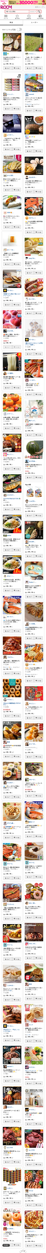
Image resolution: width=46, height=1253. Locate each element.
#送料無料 (8, 827)
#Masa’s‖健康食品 (9, 703)
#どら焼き (10, 294)
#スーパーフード (30, 1071)
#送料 (31, 345)
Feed (6, 17)
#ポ (10, 990)
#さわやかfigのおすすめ (11, 498)
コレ (8, 68)
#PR (26, 627)
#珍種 (5, 294)
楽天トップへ (40, 7)
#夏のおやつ (29, 343)
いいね (17, 68)
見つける (17, 17)
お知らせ (29, 17)
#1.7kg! (7, 1031)
